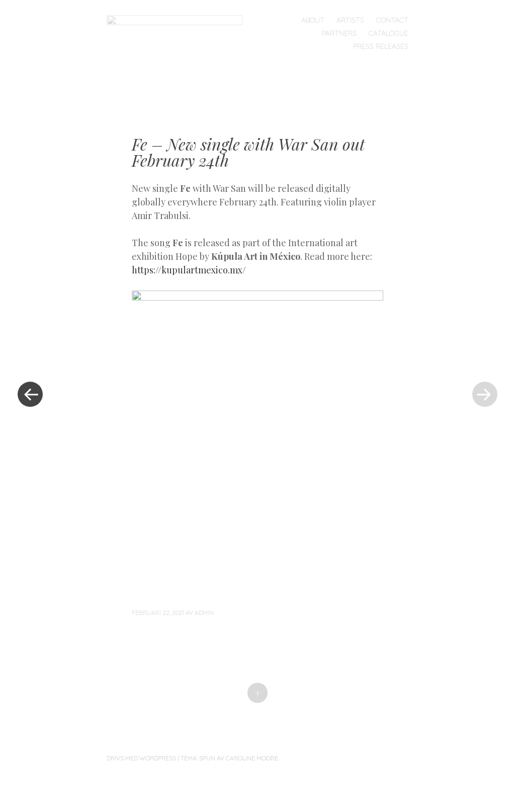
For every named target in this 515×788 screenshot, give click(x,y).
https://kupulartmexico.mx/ (189, 270)
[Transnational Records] (178, 43)
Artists (350, 20)
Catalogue (388, 33)
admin (204, 612)
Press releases (380, 46)
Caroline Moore (252, 758)
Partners (339, 33)
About (312, 20)
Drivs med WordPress (141, 758)
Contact (392, 20)
